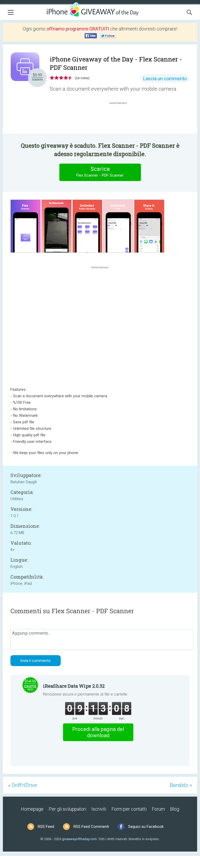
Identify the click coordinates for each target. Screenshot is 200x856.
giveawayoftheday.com (79, 839)
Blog (174, 809)
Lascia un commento (165, 78)
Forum (158, 809)
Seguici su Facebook (146, 826)
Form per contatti (129, 809)
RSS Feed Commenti (91, 826)
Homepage (32, 809)
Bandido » (181, 785)
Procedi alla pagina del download (98, 732)
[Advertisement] (120, 118)
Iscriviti (98, 809)
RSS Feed (46, 826)
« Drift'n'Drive (22, 785)
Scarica (100, 172)
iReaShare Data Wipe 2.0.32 (74, 686)
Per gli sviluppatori (67, 809)
